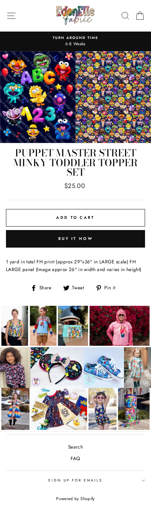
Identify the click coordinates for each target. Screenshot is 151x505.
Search (75, 446)
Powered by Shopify (75, 499)
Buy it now (75, 238)
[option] (75, 41)
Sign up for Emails (75, 480)
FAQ (75, 458)
